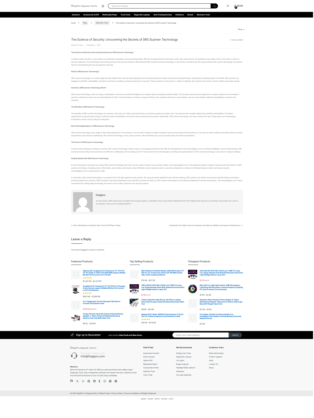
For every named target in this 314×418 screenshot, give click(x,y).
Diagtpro (100, 195)
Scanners (76, 15)
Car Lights (180, 360)
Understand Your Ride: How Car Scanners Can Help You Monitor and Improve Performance (206, 225)
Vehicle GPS (148, 360)
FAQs (211, 360)
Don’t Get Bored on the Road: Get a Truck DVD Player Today (96, 225)
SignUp (235, 335)
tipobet (150, 399)
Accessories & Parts (151, 368)
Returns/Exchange (216, 353)
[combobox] (159, 5)
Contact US (213, 364)
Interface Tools (149, 371)
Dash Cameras (149, 357)
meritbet (164, 399)
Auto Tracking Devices (162, 15)
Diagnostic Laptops (142, 15)
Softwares (179, 15)
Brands (190, 15)
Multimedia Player (109, 15)
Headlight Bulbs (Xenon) (185, 368)
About (211, 368)
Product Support (215, 357)
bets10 (157, 399)
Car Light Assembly (183, 375)
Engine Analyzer (182, 364)
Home (73, 23)
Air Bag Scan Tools (183, 353)
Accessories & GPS (91, 15)
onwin (171, 399)
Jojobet (143, 399)
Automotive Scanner (151, 353)
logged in (85, 250)
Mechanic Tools (203, 15)
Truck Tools (125, 15)
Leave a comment (237, 40)
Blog (85, 23)
